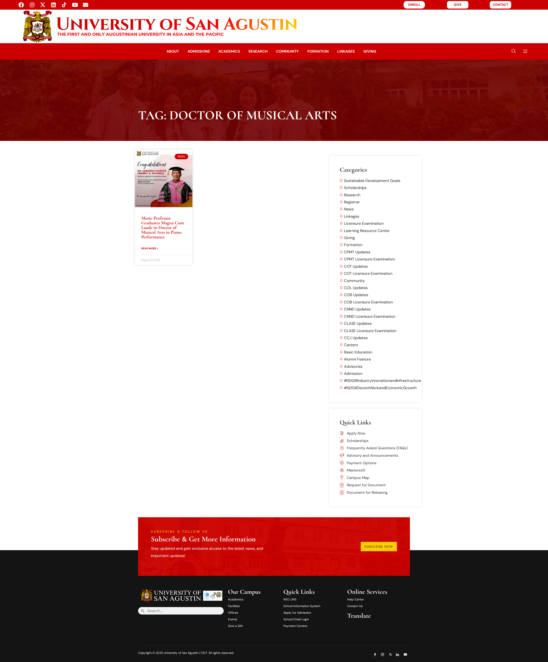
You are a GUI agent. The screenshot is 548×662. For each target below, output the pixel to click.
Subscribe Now (378, 546)
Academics (229, 51)
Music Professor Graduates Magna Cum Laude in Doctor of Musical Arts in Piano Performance (162, 227)
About (173, 51)
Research (258, 51)
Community (287, 51)
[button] (513, 51)
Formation (318, 51)
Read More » (149, 248)
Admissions (199, 51)
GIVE (458, 5)
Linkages (346, 51)
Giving (369, 51)
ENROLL (414, 5)
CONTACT (500, 5)
